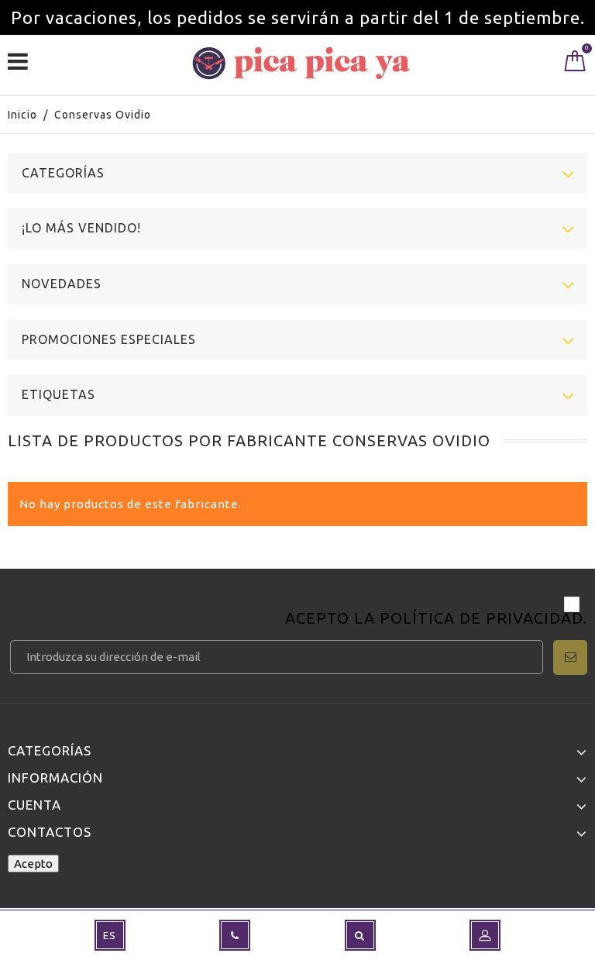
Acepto (33, 863)
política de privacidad (481, 618)
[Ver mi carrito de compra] (575, 64)
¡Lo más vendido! (81, 228)
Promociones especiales (109, 339)
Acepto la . (436, 619)
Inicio (22, 114)
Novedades (61, 284)
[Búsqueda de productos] (360, 935)
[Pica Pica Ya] (301, 63)
